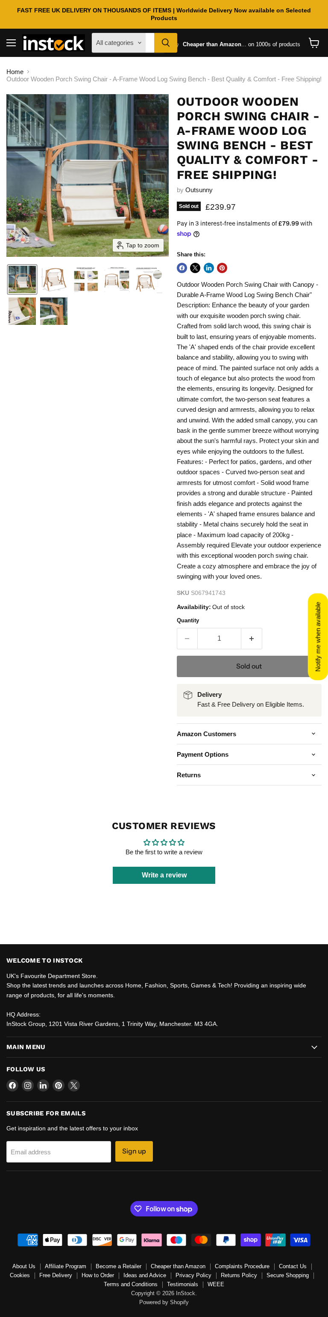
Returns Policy (239, 1275)
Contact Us (293, 1266)
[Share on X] (195, 268)
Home (14, 71)
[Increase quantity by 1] (251, 638)
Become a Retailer (118, 1266)
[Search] (165, 43)
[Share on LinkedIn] (209, 268)
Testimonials (182, 1284)
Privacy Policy (193, 1275)
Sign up (134, 1151)
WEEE (216, 1284)
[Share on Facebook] (182, 268)
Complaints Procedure (242, 1266)
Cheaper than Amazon (178, 1266)
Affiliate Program (65, 1266)
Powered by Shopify (164, 1302)
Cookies (20, 1275)
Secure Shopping (287, 1275)
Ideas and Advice (144, 1275)
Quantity (188, 620)
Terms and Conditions (131, 1284)
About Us (23, 1266)
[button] (22, 279)
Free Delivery (55, 1275)
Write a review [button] (164, 875)
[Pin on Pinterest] (222, 268)
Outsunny (199, 189)
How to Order (98, 1275)
